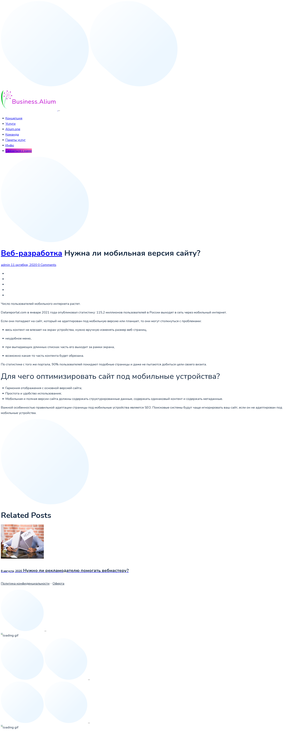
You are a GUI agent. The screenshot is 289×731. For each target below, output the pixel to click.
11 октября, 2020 (24, 265)
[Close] (89, 679)
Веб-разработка (31, 253)
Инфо (9, 145)
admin (6, 265)
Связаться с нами (18, 150)
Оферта (58, 583)
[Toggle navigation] (59, 110)
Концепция (13, 118)
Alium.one (12, 129)
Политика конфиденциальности (25, 583)
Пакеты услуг (15, 140)
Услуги (10, 123)
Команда (12, 134)
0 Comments (47, 265)
